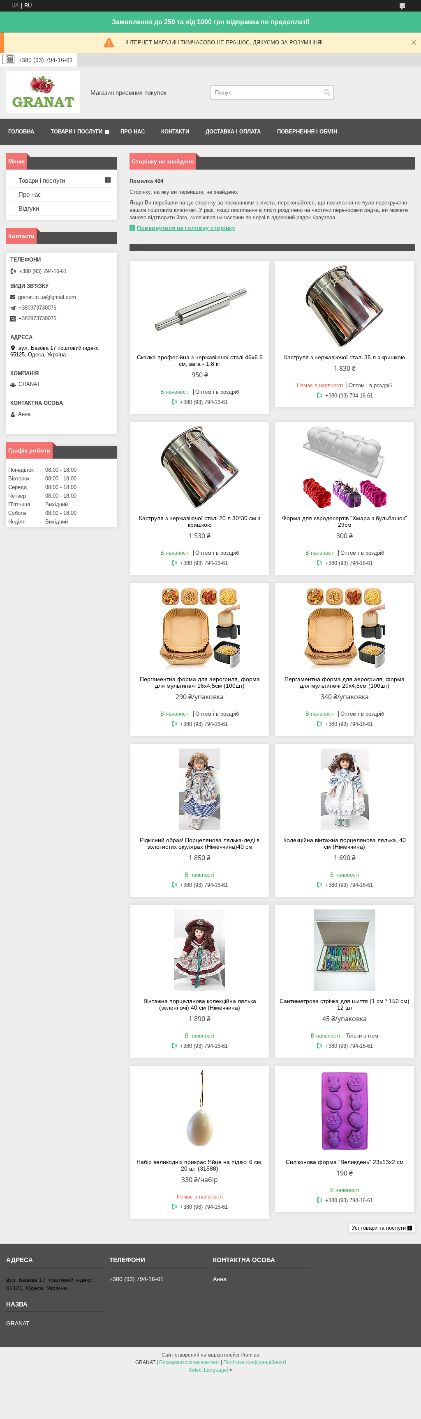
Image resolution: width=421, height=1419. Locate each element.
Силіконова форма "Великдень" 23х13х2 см (345, 1162)
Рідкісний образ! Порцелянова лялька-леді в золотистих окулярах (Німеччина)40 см (199, 843)
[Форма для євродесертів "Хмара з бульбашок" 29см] (344, 467)
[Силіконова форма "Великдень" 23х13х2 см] (344, 1111)
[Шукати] (326, 92)
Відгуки (29, 208)
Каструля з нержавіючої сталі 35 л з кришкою (344, 357)
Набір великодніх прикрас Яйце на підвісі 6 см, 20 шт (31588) (199, 1165)
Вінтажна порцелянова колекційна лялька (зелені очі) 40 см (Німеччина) (199, 1004)
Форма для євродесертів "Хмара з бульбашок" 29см (344, 521)
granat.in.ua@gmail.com (47, 297)
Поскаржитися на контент (189, 1362)
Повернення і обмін (307, 132)
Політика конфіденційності (254, 1362)
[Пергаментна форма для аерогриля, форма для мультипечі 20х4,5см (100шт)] (344, 628)
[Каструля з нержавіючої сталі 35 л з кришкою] (344, 306)
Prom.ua (250, 1355)
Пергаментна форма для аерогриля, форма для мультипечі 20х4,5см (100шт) (345, 682)
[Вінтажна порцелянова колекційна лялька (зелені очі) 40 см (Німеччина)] (199, 950)
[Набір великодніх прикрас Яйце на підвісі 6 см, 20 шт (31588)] (199, 1111)
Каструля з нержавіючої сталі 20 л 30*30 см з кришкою (199, 521)
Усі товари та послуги (379, 1228)
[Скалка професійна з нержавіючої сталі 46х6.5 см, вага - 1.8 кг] (199, 306)
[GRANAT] (43, 93)
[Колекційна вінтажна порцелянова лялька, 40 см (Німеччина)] (344, 789)
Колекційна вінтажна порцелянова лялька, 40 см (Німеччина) (344, 843)
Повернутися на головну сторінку (186, 228)
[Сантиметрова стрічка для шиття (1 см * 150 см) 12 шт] (344, 950)
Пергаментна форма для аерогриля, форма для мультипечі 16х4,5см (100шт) (200, 682)
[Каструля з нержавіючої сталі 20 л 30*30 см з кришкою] (199, 467)
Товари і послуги (76, 132)
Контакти (175, 132)
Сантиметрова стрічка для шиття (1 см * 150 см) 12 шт (344, 1004)
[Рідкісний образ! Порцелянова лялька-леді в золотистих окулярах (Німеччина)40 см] (199, 789)
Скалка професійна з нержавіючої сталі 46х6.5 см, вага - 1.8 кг (200, 360)
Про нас (132, 132)
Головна (21, 132)
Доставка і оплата (233, 132)
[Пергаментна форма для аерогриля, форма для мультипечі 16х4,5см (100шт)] (199, 628)
